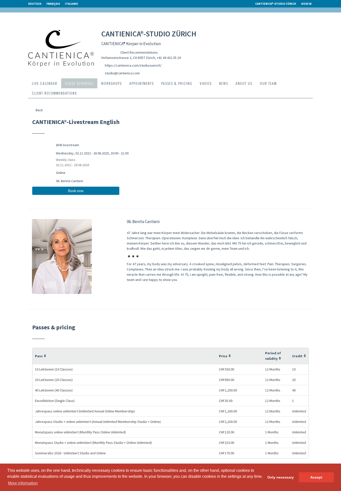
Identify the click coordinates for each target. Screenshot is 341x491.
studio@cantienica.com (122, 73)
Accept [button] (316, 477)
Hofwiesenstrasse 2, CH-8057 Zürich (128, 57)
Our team (268, 83)
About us (244, 83)
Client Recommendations (139, 52)
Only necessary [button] (280, 477)
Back (39, 110)
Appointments (141, 83)
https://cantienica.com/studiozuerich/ (133, 65)
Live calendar (44, 83)
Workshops (111, 83)
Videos (206, 83)
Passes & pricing (176, 83)
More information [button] (23, 483)
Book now (76, 190)
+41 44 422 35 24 (169, 57)
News (223, 83)
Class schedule (79, 83)
